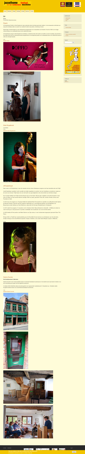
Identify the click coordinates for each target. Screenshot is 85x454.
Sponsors (27, 11)
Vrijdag (14, 11)
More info (30, 452)
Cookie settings (68, 27)
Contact (67, 35)
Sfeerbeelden (68, 18)
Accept (74, 451)
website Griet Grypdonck (9, 130)
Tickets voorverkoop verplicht (71, 34)
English (66, 80)
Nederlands (66, 81)
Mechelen (9, 11)
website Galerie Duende (8, 291)
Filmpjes (67, 19)
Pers (66, 20)
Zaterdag (18, 11)
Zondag (22, 11)
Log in (72, 447)
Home (5, 11)
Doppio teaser (6, 40)
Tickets (32, 11)
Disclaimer (9, 447)
